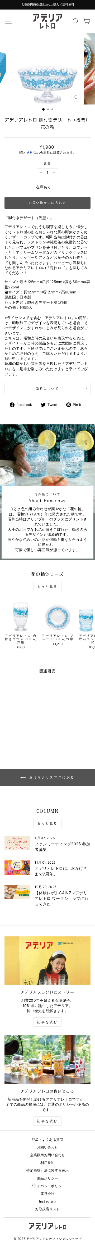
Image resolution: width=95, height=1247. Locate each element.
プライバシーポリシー (47, 1186)
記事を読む (47, 1022)
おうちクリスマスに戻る (51, 777)
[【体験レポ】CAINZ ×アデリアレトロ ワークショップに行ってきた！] (17, 892)
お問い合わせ (47, 1147)
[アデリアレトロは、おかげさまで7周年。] (17, 867)
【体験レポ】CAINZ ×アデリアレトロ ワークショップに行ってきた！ (61, 898)
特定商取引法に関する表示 (47, 1170)
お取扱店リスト (47, 1209)
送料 (29, 153)
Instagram (47, 1201)
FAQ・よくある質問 (47, 1140)
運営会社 (47, 1194)
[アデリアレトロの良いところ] (47, 1059)
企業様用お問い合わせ (47, 1155)
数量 (47, 163)
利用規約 (47, 1163)
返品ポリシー (47, 1178)
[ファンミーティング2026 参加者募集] (17, 843)
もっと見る (47, 586)
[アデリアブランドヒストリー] (47, 960)
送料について (47, 388)
